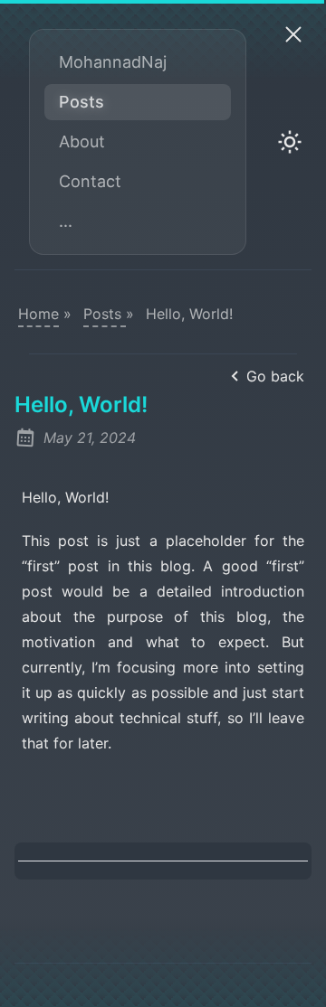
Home (38, 314)
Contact (90, 181)
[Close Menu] (293, 33)
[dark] (290, 142)
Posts (81, 101)
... (65, 221)
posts (104, 314)
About (82, 141)
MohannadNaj (113, 61)
